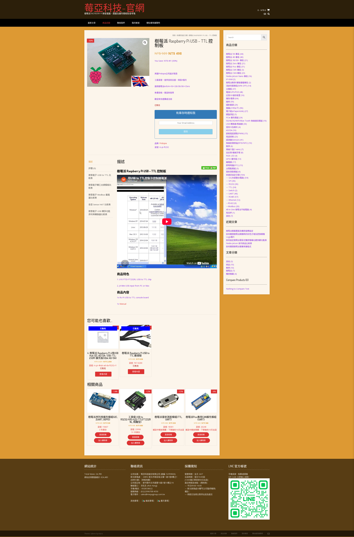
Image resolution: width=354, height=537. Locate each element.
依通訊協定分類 (182, 35)
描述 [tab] (90, 161)
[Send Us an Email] (265, 13)
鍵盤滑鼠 (230, 114)
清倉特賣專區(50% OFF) (236, 85)
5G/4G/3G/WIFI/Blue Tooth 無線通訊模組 (244, 120)
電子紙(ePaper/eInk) (235, 111)
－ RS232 (230, 184)
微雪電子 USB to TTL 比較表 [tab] (99, 177)
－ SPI (228, 181)
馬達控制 (230, 136)
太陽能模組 (231, 168)
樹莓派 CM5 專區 (233, 69)
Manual (123, 304)
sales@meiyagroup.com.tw (153, 494)
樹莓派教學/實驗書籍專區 (237, 82)
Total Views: (90, 474)
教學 (228, 146)
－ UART (230, 193)
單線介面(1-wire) (233, 149)
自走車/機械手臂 (233, 152)
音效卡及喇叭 (232, 127)
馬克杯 (229, 212)
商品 (228, 264)
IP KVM (229, 79)
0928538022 (147, 488)
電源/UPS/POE (232, 92)
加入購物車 (102, 440)
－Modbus (230, 206)
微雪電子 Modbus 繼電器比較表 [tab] (99, 196)
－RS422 (230, 203)
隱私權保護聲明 (153, 22)
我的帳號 (136, 22)
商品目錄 (106, 22)
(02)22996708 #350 (149, 491)
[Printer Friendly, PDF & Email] (209, 167)
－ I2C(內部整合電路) (235, 177)
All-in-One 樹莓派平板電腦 (237, 209)
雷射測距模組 (232, 171)
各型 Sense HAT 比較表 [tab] (99, 204)
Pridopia (163, 143)
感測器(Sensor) (232, 139)
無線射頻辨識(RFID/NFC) (237, 143)
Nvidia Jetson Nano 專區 (237, 76)
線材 (228, 101)
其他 (228, 216)
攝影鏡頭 (230, 104)
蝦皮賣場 (149, 500)
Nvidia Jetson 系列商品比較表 (239, 243)
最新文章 (92, 22)
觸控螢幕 (230, 274)
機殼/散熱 (230, 98)
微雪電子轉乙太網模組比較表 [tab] (99, 186)
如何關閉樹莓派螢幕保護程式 (238, 246)
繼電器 (229, 162)
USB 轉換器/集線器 (234, 124)
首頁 (173, 35)
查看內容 (103, 374)
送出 (186, 131)
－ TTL (229, 187)
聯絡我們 (121, 22)
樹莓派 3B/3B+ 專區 (235, 60)
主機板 (229, 89)
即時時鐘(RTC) (232, 165)
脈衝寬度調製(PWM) (235, 133)
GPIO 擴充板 (231, 159)
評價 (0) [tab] (92, 168)
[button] (144, 42)
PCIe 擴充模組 (232, 117)
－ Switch (230, 190)
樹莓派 (229, 270)
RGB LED (230, 155)
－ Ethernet (231, 200)
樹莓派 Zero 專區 (233, 63)
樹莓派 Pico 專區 (233, 66)
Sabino (93, 533)
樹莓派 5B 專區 (232, 54)
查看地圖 (146, 479)
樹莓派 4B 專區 (232, 57)
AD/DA (229, 130)
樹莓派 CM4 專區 (233, 73)
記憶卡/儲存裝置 (233, 95)
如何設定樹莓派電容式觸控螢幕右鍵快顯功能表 (246, 240)
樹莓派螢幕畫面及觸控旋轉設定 (239, 230)
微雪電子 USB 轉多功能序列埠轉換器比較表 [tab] (99, 213)
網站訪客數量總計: (92, 477)
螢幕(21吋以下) (232, 108)
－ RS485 (230, 196)
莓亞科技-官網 (114, 7)
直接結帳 (102, 434)
